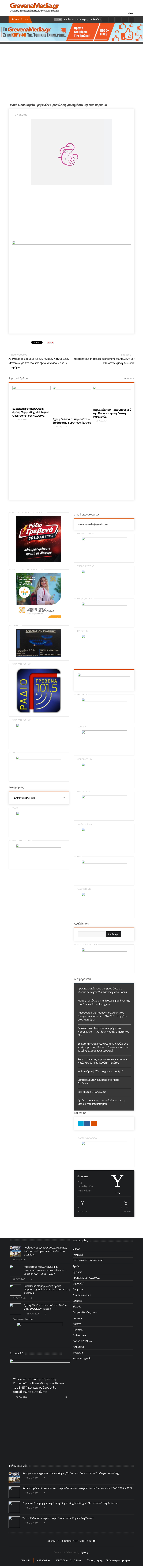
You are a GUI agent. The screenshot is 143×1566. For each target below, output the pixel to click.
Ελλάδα (77, 1306)
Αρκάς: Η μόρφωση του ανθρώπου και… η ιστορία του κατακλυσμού (101, 1102)
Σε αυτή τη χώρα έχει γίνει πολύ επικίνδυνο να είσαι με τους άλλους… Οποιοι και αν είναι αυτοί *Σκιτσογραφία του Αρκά (103, 1047)
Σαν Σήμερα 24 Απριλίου (92, 1091)
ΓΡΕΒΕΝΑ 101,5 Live (68, 1560)
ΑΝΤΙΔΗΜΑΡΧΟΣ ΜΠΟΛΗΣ (88, 1260)
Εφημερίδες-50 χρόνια (85, 1312)
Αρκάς (76, 1266)
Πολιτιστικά (79, 1335)
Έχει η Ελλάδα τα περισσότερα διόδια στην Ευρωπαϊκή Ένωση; (72, 420)
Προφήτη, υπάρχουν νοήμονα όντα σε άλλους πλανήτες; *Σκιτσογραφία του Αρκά (102, 990)
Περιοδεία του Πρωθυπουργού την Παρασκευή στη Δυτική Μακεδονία (112, 413)
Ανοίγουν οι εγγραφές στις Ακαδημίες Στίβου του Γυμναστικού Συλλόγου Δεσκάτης (45, 1251)
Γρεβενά (77, 1272)
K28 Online (43, 1560)
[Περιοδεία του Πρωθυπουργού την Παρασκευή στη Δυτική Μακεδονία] (112, 395)
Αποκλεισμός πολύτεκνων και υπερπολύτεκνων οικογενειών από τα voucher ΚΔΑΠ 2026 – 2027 (45, 1270)
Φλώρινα (78, 1352)
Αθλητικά (78, 1254)
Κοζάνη (77, 1323)
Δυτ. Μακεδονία (82, 1295)
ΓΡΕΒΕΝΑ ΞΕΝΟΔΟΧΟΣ (86, 1277)
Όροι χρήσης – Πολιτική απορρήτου (109, 1560)
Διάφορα (78, 1289)
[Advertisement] (71, 78)
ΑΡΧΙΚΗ (25, 1560)
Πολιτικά (77, 1329)
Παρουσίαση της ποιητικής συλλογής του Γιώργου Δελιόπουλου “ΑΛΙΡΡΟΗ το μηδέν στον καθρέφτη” (102, 1016)
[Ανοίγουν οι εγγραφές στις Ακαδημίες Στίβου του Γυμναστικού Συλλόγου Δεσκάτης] (15, 1251)
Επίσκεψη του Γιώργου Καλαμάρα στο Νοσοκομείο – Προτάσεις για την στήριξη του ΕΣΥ (103, 1031)
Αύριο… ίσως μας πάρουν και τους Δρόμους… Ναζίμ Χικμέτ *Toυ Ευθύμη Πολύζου (103, 1060)
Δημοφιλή (78, 1283)
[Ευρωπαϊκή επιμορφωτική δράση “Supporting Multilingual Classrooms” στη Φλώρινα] (31, 395)
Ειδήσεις (77, 1300)
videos (76, 1249)
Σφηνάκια (78, 1346)
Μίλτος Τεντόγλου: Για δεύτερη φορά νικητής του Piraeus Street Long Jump (104, 1002)
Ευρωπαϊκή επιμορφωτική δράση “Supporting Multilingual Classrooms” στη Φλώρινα (30, 412)
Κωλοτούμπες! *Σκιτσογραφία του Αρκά (100, 1071)
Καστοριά (78, 1318)
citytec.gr (84, 1552)
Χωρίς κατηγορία (82, 1358)
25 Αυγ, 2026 (21, 419)
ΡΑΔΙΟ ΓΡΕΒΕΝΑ (82, 1341)
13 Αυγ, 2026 (21, 1397)
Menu (130, 7)
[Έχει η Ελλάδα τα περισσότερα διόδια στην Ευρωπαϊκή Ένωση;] (72, 400)
